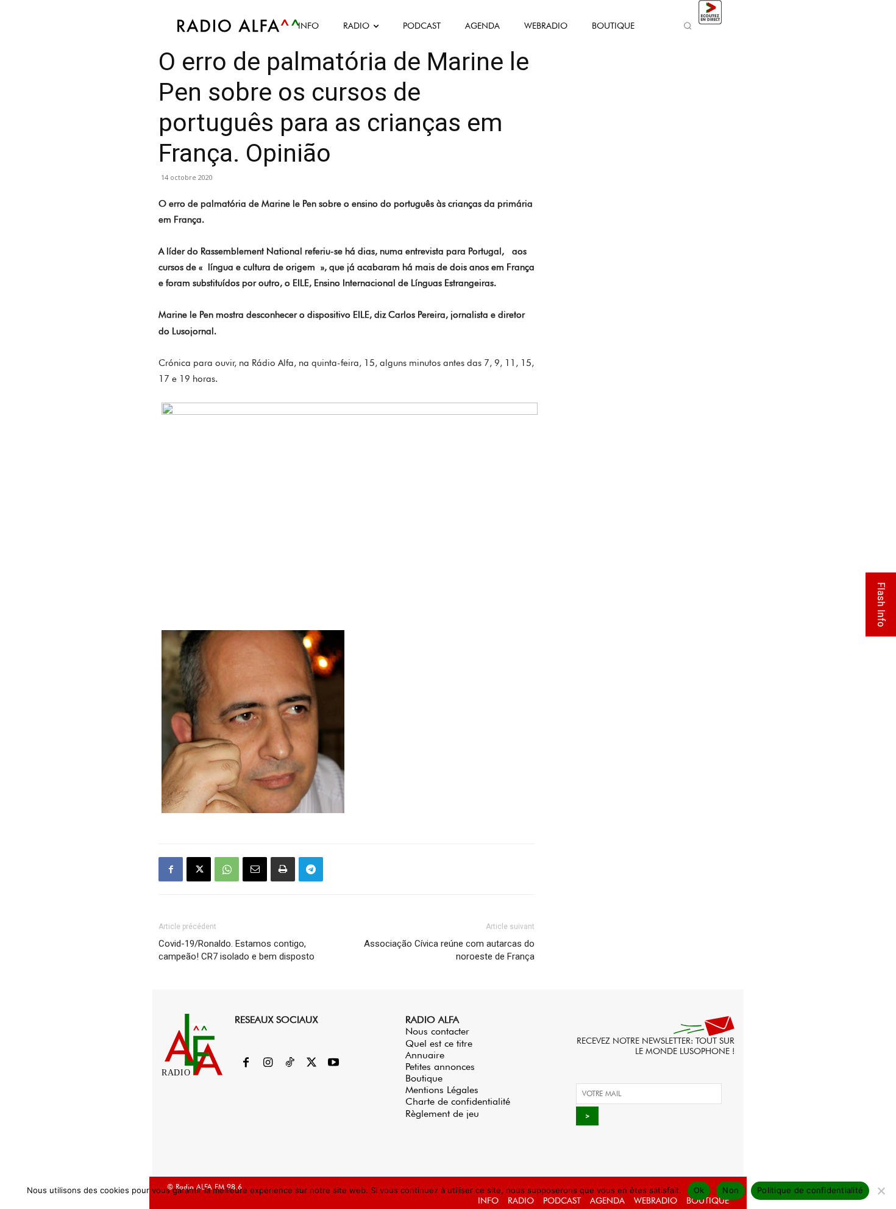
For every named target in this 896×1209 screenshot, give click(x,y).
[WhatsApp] (227, 869)
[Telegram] (311, 869)
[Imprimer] (283, 869)
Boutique (424, 1078)
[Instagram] (268, 1063)
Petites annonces (440, 1066)
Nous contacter (437, 1031)
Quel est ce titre (438, 1043)
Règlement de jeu (442, 1113)
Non (730, 1190)
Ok (699, 1190)
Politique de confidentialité (810, 1190)
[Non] (881, 1191)
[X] (199, 869)
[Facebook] (170, 869)
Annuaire (424, 1055)
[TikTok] (289, 1063)
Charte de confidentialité (457, 1101)
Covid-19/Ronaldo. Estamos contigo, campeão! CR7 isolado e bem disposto (236, 950)
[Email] (255, 869)
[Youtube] (333, 1063)
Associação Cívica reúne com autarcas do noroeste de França (449, 950)
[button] (687, 25)
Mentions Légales (441, 1090)
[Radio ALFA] (224, 25)
